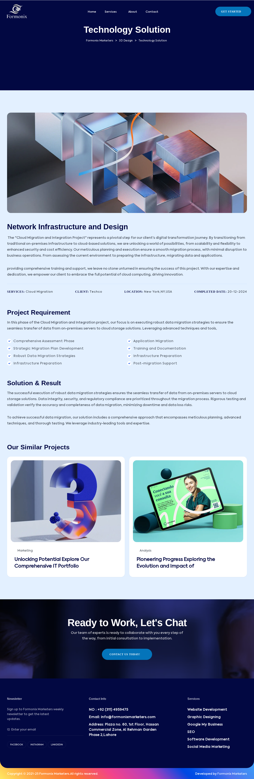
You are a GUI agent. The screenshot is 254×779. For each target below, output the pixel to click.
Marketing (25, 550)
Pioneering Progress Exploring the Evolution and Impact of (176, 563)
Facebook (16, 745)
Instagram (37, 745)
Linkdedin (57, 745)
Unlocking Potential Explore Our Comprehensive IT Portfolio (52, 563)
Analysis (145, 550)
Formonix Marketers (232, 773)
